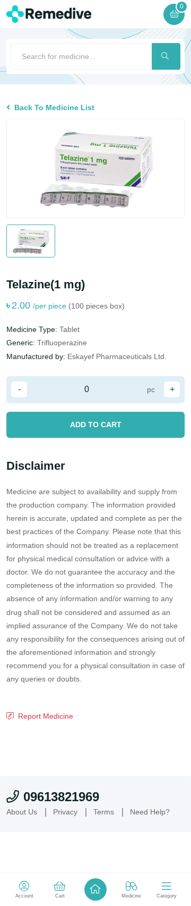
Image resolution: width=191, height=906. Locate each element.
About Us (21, 812)
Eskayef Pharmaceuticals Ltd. (117, 356)
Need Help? (150, 812)
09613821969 (61, 796)
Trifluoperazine (62, 342)
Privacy (65, 812)
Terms (103, 812)
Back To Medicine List (54, 107)
